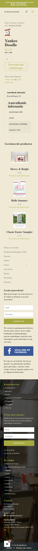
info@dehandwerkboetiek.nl (14, 515)
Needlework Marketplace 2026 (15, 252)
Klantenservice (10, 388)
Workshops (8, 277)
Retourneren (9, 401)
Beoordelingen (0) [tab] (14, 96)
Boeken (6, 273)
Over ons (8, 408)
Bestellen (8, 391)
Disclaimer (9, 404)
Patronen (13, 23)
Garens (6, 265)
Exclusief (7, 282)
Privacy (7, 394)
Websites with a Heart (23, 548)
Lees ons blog (9, 450)
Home (7, 23)
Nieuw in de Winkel (12, 464)
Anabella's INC (9, 79)
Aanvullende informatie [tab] (16, 92)
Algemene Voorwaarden (13, 398)
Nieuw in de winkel (11, 247)
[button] (7, 32)
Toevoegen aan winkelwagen (16, 66)
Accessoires (8, 269)
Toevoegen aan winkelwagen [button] (19, 175)
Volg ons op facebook (12, 453)
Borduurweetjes (10, 493)
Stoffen (6, 260)
